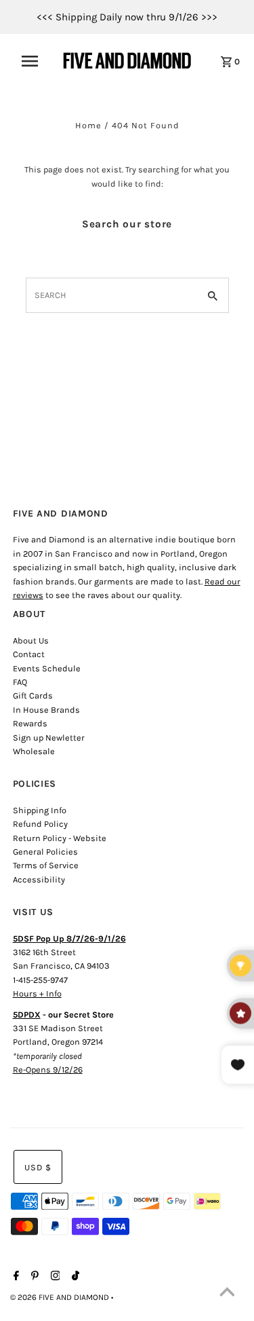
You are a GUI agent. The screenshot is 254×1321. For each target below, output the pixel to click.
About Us (31, 640)
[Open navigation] (34, 61)
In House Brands (46, 710)
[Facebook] (14, 1276)
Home (88, 125)
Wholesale (34, 751)
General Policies (45, 851)
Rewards (30, 723)
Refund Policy (40, 824)
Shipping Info (39, 810)
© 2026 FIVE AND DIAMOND (60, 1297)
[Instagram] (53, 1276)
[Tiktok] (73, 1276)
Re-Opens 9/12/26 (48, 1069)
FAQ (20, 682)
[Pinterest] (33, 1276)
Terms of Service (46, 865)
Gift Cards (33, 695)
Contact (29, 654)
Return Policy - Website (59, 838)
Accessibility (39, 879)
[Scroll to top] (226, 1293)
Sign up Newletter (49, 737)
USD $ (37, 1167)
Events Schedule (47, 668)
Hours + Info (37, 993)
